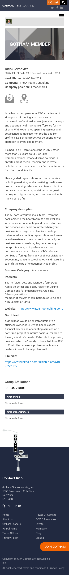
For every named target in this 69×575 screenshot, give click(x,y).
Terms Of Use (10, 533)
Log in (56, 2)
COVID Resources (46, 519)
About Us (7, 519)
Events (39, 524)
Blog (38, 533)
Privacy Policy (10, 537)
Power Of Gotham (46, 514)
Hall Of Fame (9, 528)
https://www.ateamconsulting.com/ (40, 308)
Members (41, 528)
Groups (40, 537)
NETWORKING (18, 5)
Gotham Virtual (15, 388)
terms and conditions (34, 568)
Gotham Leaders (11, 524)
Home (5, 514)
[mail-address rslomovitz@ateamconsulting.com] (9, 98)
